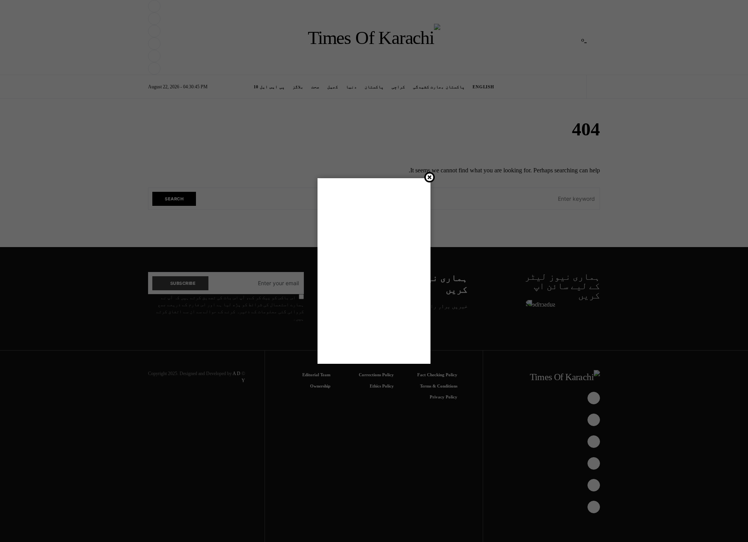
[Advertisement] (374, 269)
